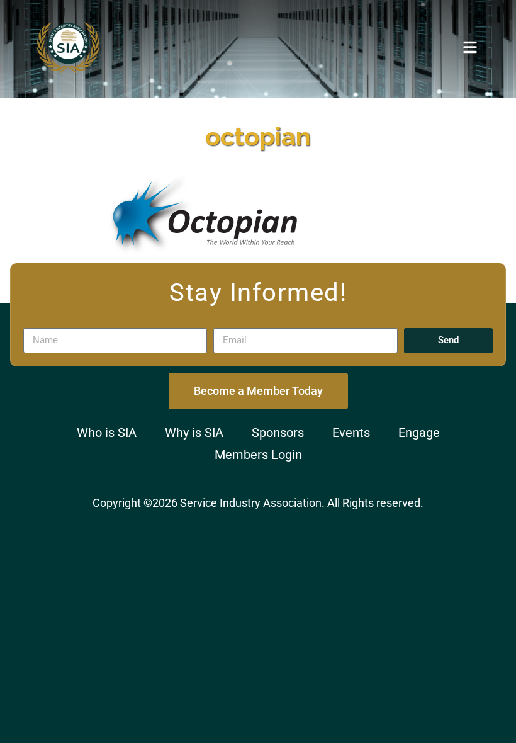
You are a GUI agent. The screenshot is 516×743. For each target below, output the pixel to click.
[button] (470, 47)
